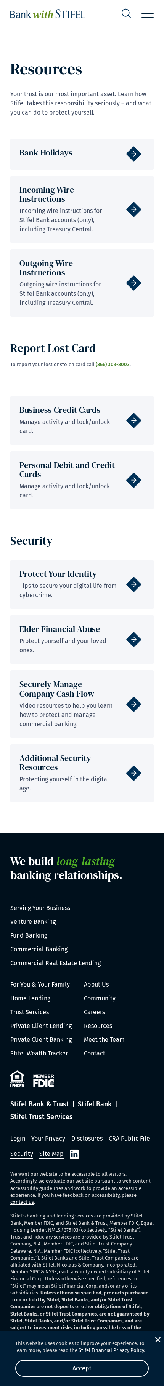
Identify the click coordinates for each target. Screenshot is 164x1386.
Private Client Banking (41, 1039)
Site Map (51, 1153)
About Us (96, 984)
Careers (94, 1012)
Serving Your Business (40, 907)
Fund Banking (28, 935)
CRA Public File (129, 1138)
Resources (98, 1025)
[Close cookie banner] (157, 1339)
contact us (22, 1202)
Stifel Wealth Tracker (39, 1053)
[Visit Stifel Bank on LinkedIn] (74, 1154)
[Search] (126, 14)
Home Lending (30, 998)
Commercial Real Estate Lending (55, 963)
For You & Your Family (40, 984)
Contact (94, 1053)
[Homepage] (47, 13)
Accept (82, 1368)
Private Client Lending (41, 1025)
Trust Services (29, 1012)
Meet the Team (104, 1039)
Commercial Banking (39, 949)
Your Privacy (48, 1138)
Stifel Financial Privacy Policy (111, 1350)
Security (21, 1153)
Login (17, 1138)
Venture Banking (33, 921)
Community (100, 998)
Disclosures (87, 1138)
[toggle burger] (147, 14)
